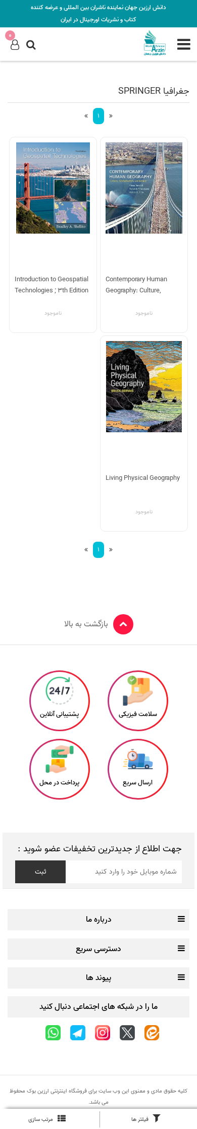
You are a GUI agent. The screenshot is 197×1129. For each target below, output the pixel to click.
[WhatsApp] (53, 1032)
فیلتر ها (140, 1119)
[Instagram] (102, 1032)
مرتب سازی (40, 1119)
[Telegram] (77, 1032)
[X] (127, 1032)
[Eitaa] (151, 1032)
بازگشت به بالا (86, 624)
